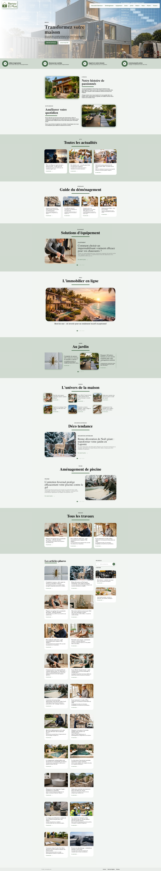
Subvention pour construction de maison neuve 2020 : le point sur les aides (104, 166)
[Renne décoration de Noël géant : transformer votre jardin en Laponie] (60, 444)
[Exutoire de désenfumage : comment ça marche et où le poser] (81, 839)
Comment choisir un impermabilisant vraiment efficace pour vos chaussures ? (96, 248)
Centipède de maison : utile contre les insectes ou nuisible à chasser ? (71, 357)
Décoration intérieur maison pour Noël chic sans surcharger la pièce (81, 611)
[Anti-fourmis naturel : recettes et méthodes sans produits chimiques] (106, 591)
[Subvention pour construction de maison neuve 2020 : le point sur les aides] (105, 156)
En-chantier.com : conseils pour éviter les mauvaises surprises (80, 165)
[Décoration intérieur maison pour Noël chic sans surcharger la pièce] (81, 602)
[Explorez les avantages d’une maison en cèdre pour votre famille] (48, 409)
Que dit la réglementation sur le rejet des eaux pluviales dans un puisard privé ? (55, 731)
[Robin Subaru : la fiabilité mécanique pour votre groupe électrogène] (106, 574)
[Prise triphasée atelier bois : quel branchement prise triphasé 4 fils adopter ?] (80, 530)
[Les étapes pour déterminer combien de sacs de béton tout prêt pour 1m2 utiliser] (56, 809)
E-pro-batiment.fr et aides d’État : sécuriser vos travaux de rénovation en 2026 (105, 540)
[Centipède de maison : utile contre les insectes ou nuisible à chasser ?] (53, 360)
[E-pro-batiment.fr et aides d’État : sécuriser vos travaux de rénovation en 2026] (105, 530)
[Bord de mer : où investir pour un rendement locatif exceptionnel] (80, 304)
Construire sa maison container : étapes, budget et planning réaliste (84, 408)
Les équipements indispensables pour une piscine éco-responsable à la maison (56, 760)
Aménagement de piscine (80, 469)
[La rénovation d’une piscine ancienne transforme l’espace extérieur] (81, 751)
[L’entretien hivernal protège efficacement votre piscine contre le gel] (100, 487)
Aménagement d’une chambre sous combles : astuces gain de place (108, 408)
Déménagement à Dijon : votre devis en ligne (108, 208)
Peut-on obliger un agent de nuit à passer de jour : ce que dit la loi (54, 165)
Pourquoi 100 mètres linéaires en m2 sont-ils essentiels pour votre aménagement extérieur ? (107, 358)
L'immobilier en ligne (80, 281)
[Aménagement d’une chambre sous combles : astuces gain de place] (97, 409)
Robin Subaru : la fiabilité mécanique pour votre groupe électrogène (105, 580)
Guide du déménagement (80, 189)
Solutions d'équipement (80, 232)
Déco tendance (80, 426)
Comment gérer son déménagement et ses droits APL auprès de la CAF (89, 209)
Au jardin (80, 346)
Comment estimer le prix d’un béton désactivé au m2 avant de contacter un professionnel (55, 849)
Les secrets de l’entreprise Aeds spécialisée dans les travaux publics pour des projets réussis (80, 819)
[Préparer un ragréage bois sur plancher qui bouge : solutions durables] (55, 530)
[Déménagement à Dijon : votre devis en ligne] (108, 201)
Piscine (47, 479)
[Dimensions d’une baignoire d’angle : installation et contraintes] (56, 780)
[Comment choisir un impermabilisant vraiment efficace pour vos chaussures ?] (60, 251)
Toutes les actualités (80, 142)
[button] (77, 265)
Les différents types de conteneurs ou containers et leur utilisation (70, 209)
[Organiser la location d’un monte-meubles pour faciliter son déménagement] (52, 201)
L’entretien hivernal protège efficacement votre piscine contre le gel (64, 484)
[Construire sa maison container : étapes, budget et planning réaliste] (72, 409)
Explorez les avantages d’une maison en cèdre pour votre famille (59, 408)
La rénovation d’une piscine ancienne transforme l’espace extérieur (80, 760)
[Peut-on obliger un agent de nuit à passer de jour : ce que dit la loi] (55, 156)
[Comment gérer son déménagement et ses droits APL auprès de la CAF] (90, 201)
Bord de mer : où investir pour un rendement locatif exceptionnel (80, 323)
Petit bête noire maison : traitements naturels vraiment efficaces (59, 396)
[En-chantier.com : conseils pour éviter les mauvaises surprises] (80, 156)
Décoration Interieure (85, 436)
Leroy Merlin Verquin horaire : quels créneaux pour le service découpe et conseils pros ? (84, 397)
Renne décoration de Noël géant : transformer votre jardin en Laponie (96, 441)
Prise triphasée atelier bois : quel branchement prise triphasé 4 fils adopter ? (79, 540)
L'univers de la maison (80, 387)
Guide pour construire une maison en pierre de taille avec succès (109, 396)
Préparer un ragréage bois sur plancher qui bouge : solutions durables (56, 539)
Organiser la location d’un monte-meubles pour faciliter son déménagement (52, 209)
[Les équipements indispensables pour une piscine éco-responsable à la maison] (56, 751)
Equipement (82, 242)
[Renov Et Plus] (9, 4)
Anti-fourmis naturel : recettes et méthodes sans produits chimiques (104, 597)
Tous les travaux (80, 516)
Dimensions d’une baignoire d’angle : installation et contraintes (55, 789)
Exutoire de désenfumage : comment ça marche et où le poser (81, 848)
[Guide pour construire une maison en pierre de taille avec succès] (97, 397)
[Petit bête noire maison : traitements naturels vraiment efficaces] (48, 397)
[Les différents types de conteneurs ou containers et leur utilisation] (71, 201)
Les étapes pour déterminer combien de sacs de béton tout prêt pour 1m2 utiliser (56, 819)
